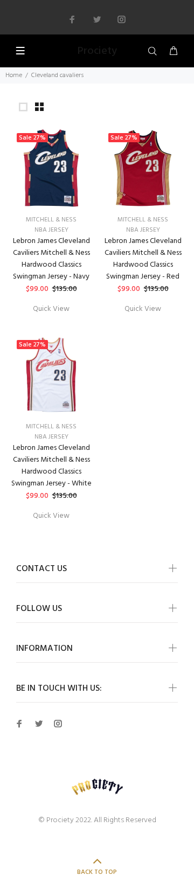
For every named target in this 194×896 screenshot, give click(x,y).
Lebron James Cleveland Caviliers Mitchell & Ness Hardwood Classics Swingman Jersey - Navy (51, 259)
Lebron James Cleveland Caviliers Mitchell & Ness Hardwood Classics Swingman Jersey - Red (143, 259)
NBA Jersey (51, 230)
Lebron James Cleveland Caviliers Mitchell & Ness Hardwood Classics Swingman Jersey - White (51, 466)
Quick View (51, 309)
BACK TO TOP (97, 872)
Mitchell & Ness (51, 219)
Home (13, 75)
